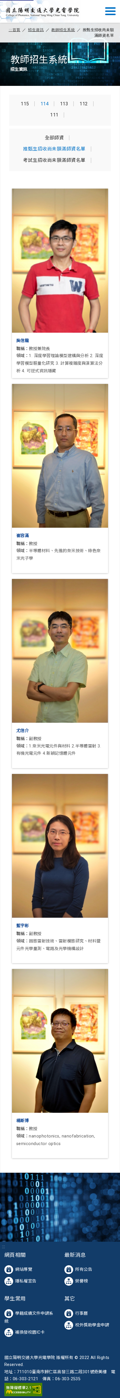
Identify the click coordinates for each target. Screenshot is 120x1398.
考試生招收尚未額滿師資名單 (54, 160)
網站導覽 (23, 1269)
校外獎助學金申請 (92, 1325)
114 (44, 104)
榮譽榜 (81, 1281)
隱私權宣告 (25, 1281)
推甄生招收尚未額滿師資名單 (54, 149)
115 (25, 104)
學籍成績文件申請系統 (28, 1317)
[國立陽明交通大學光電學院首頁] (42, 11)
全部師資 (54, 138)
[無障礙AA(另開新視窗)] (23, 1389)
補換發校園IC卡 (30, 1332)
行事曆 (81, 1313)
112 (84, 104)
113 (64, 104)
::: (1, 3)
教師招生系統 (63, 30)
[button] (110, 11)
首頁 (16, 30)
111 (54, 115)
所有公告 (83, 1269)
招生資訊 (36, 30)
